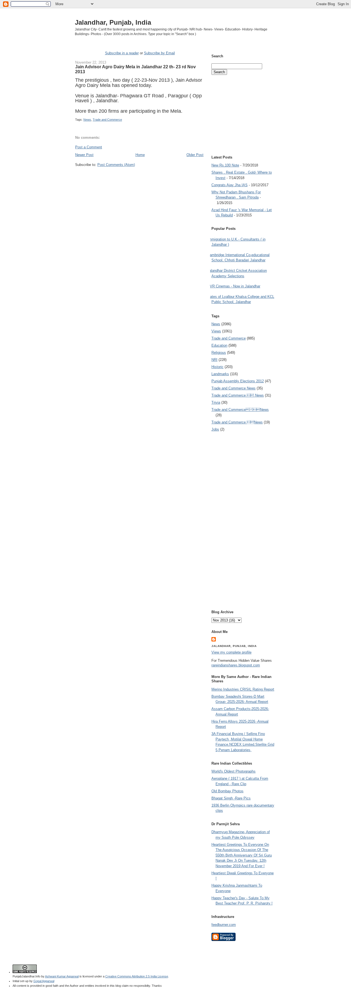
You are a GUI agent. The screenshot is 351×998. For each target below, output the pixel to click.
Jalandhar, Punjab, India (113, 22)
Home (140, 155)
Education (219, 345)
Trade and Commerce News (233, 388)
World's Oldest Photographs (233, 771)
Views (216, 331)
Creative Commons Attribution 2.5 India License (136, 976)
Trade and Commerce (107, 119)
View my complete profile (231, 652)
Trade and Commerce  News (237, 395)
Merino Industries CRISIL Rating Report (242, 689)
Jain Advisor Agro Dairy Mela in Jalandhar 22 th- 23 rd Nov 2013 (135, 69)
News (87, 119)
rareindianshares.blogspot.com (235, 665)
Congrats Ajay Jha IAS (229, 185)
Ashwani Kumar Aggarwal (62, 976)
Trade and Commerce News (240, 410)
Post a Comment (88, 147)
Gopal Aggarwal (43, 981)
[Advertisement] (139, 177)
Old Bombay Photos (227, 791)
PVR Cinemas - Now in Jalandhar (233, 286)
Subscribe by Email (159, 53)
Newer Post (84, 155)
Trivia (215, 402)
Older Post (194, 155)
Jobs (215, 429)
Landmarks (220, 374)
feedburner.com (223, 925)
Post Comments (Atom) (116, 165)
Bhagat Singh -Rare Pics (231, 798)
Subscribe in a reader (122, 53)
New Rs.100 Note (225, 165)
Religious (218, 352)
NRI (214, 360)
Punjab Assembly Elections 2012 (237, 381)
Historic (217, 367)
